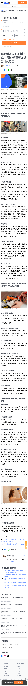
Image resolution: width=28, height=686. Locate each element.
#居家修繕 (4, 644)
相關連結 (8, 561)
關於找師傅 (6, 666)
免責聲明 (6, 671)
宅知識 (6, 10)
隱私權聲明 (6, 675)
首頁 (2, 10)
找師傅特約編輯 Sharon (9, 65)
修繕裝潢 (14, 22)
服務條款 (6, 673)
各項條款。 (14, 46)
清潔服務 (21, 22)
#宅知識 (10, 644)
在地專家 (19, 673)
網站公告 (6, 668)
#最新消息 (11, 647)
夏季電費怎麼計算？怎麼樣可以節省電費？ (14, 544)
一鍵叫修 (22, 2)
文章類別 (14, 6)
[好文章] (7, 2)
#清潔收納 (4, 647)
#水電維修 (17, 644)
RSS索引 (19, 675)
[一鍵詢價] (26, 548)
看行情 (18, 671)
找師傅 (18, 666)
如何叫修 (19, 668)
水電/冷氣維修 (6, 22)
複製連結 (15, 70)
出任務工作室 (13, 561)
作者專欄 (23, 556)
